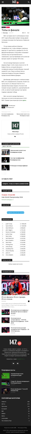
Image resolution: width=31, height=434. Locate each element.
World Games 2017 (10, 107)
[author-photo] (15, 129)
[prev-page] (3, 173)
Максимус (5, 32)
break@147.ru (21, 359)
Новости (4, 5)
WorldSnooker (12, 105)
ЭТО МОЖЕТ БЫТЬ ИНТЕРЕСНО (11, 144)
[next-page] (5, 173)
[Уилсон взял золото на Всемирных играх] (6, 152)
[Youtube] (17, 363)
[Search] (29, 2)
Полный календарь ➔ (7, 199)
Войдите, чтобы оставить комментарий (15, 183)
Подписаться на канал (15, 212)
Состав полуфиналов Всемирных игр (7, 114)
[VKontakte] (15, 137)
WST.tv (8, 5)
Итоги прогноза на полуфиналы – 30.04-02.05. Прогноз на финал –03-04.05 (20, 312)
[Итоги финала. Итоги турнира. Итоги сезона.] (15, 285)
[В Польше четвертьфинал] (6, 167)
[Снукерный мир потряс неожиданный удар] (6, 376)
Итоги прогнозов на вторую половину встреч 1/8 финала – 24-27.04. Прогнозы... (20, 329)
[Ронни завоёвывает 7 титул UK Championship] (6, 391)
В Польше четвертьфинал (19, 165)
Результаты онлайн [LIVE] (10, 427)
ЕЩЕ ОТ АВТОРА (7, 146)
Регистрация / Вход (22, 427)
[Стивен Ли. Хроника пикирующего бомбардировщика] (6, 383)
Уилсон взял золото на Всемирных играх (23, 114)
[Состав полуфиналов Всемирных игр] (6, 160)
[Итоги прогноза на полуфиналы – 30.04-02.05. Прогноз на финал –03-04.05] (6, 312)
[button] (2, 2)
